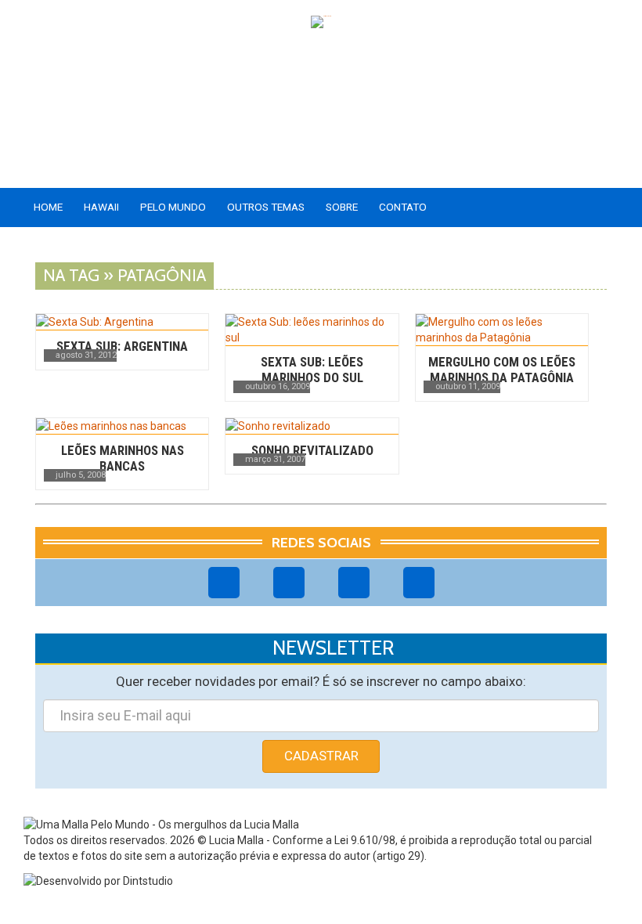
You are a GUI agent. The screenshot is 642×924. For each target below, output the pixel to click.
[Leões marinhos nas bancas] (122, 426)
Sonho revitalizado (312, 450)
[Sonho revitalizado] (311, 426)
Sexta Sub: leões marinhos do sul (312, 369)
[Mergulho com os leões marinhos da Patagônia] (502, 329)
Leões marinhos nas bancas (122, 458)
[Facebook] (224, 582)
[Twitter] (354, 582)
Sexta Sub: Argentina (122, 346)
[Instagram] (289, 582)
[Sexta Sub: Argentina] (122, 322)
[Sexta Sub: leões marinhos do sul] (311, 329)
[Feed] (419, 582)
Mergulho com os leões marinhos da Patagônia (501, 369)
